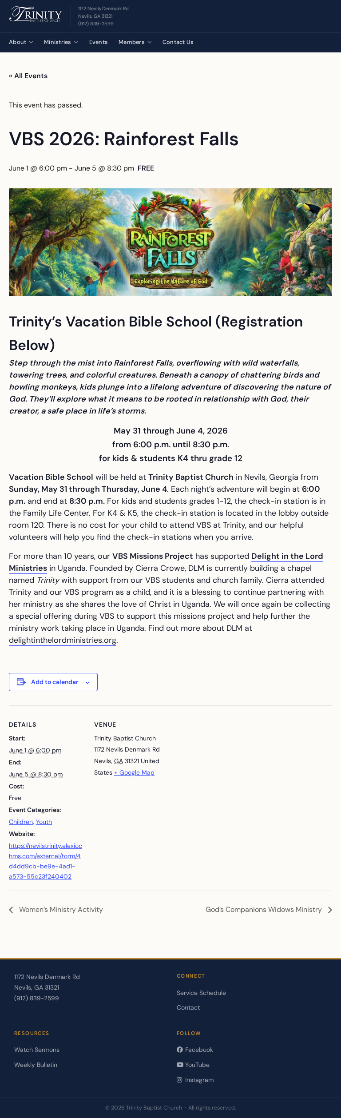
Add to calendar (55, 682)
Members (132, 42)
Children (21, 822)
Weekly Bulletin (35, 1065)
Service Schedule (201, 993)
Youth (44, 822)
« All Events (28, 75)
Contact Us (178, 42)
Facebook (198, 1050)
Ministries (57, 42)
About (17, 42)
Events (98, 42)
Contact (188, 1007)
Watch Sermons (36, 1050)
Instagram (198, 1080)
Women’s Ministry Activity (60, 909)
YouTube (196, 1065)
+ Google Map (134, 772)
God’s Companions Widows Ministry (265, 909)
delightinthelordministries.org (62, 640)
